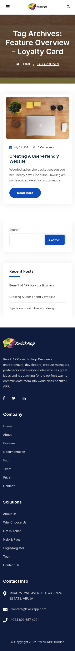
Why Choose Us (14, 522)
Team (7, 469)
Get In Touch (12, 531)
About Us (9, 514)
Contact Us (11, 565)
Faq (6, 460)
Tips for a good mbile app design (32, 308)
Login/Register (13, 548)
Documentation (14, 452)
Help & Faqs (12, 539)
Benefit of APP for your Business (31, 285)
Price (7, 477)
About (7, 435)
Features (9, 443)
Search (14, 230)
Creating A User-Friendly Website (32, 297)
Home (26, 64)
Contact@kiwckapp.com (28, 609)
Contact (9, 486)
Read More (25, 193)
